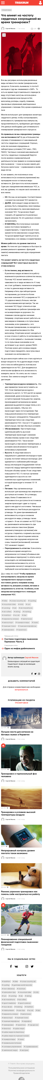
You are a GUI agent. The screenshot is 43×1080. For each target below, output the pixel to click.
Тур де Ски (34, 1025)
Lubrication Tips (9, 992)
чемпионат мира (10, 1050)
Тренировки (9, 630)
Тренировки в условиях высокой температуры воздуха (18, 813)
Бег (25, 615)
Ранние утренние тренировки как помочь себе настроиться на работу (20, 893)
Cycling (33, 601)
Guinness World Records (22, 985)
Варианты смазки (11, 619)
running (7, 608)
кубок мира (19, 1028)
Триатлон (22, 630)
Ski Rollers (7, 612)
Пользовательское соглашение (21, 1068)
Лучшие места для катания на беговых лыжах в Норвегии (17, 733)
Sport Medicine (10, 1003)
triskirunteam (9, 1010)
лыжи (36, 622)
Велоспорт (8, 622)
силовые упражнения (12, 1047)
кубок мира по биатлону (14, 1032)
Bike (5, 601)
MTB (21, 604)
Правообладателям (21, 1073)
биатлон (7, 1028)
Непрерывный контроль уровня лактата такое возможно (18, 852)
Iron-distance (9, 989)
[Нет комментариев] (39, 28)
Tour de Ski (8, 1007)
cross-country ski (18, 601)
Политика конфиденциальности (21, 1070)
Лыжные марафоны (28, 626)
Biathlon (7, 981)
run (29, 604)
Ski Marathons (26, 608)
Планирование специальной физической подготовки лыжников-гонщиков (20, 942)
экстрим (25, 1050)
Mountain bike (10, 604)
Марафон (27, 1021)
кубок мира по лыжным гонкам (16, 1036)
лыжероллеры (23, 622)
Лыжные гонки (10, 626)
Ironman (22, 989)
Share (4, 35)
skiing (17, 612)
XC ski (17, 615)
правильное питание (12, 1043)
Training (27, 612)
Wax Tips (21, 1010)
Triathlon (7, 615)
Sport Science (25, 1003)
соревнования (31, 1047)
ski (15, 608)
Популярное (3, 745)
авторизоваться (21, 690)
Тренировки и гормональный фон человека (19, 775)
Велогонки (27, 619)
